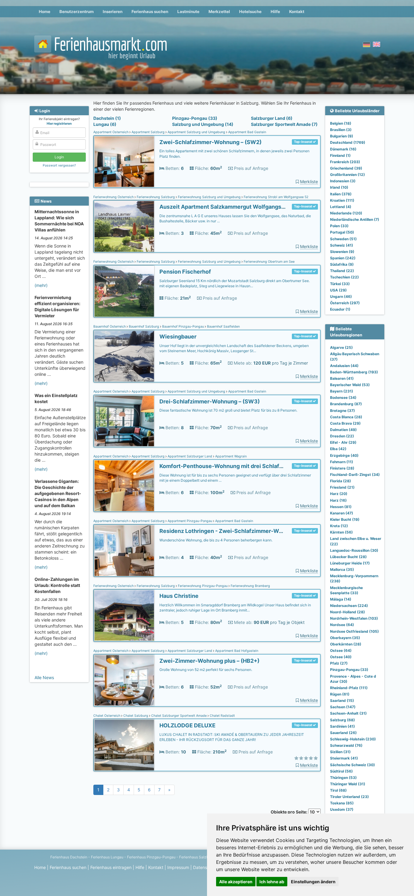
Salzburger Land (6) (271, 118)
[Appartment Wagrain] (124, 485)
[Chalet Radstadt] (124, 745)
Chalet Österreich (107, 716)
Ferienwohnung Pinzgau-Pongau (203, 586)
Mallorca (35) (342, 569)
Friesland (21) (342, 487)
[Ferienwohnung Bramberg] (124, 615)
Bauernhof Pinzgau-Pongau (183, 326)
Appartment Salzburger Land (190, 456)
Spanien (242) (343, 258)
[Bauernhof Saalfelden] (124, 356)
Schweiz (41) (341, 245)
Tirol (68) (338, 790)
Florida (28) (340, 481)
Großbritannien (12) (347, 174)
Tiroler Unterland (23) (349, 796)
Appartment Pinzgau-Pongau (190, 521)
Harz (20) (338, 493)
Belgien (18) (340, 123)
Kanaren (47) (341, 513)
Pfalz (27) (339, 663)
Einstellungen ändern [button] (313, 881)
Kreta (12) (339, 526)
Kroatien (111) (342, 200)
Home (44, 11)
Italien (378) (341, 194)
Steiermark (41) (344, 758)
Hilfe (275, 11)
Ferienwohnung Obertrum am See (269, 262)
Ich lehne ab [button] (271, 881)
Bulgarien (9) (341, 136)
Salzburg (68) (342, 720)
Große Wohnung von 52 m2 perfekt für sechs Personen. (205, 669)
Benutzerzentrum (76, 11)
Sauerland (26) (343, 732)
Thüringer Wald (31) (347, 784)
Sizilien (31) (340, 751)
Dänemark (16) (343, 149)
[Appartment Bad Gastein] (124, 161)
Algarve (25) (341, 347)
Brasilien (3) (341, 129)
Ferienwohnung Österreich (114, 197)
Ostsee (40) (341, 657)
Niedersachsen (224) (349, 605)
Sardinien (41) (342, 726)
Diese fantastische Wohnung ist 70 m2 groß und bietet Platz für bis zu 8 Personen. (228, 410)
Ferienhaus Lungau (107, 857)
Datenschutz (205, 867)
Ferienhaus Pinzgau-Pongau (151, 857)
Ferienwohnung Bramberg (250, 586)
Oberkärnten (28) (345, 644)
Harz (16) (338, 500)
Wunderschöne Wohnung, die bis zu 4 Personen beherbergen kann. (215, 540)
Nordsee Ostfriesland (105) (354, 631)
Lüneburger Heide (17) (350, 563)
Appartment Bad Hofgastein (236, 651)
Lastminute (188, 11)
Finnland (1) (340, 155)
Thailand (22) (342, 270)
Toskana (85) (342, 803)
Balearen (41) (342, 378)
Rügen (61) (339, 694)
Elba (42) (338, 448)
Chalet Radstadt (222, 716)
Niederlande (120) (346, 213)
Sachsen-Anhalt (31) (348, 713)
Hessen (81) (341, 506)
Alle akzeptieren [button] (235, 881)
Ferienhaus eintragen (111, 867)
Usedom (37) (341, 809)
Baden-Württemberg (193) (354, 372)
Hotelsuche (250, 11)
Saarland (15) (342, 700)
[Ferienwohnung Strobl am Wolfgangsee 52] (124, 226)
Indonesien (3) (343, 181)
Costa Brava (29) (345, 423)
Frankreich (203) (345, 162)
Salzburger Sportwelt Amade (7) (284, 124)
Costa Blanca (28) (346, 417)
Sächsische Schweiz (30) (352, 765)
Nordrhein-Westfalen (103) (354, 618)
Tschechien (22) (344, 277)
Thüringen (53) (343, 777)
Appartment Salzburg (148, 132)
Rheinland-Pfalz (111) (349, 687)
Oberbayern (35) (345, 637)
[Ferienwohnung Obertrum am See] (124, 291)
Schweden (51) (343, 239)
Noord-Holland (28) (347, 612)
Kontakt (296, 11)
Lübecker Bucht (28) (348, 556)
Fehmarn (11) (341, 462)
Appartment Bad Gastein (246, 132)
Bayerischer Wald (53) (350, 384)
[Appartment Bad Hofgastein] (124, 680)
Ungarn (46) (341, 296)
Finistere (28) (342, 468)
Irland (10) (339, 187)
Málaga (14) (340, 599)
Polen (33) (339, 226)
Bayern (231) (341, 391)
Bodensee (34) (343, 397)
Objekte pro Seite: (289, 811)
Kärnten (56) (341, 532)
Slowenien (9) (342, 251)
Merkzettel (219, 11)
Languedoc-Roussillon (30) (354, 550)
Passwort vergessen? (59, 165)
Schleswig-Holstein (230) (353, 739)
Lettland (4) (340, 206)
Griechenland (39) (346, 168)
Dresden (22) (342, 436)
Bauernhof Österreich (110, 326)
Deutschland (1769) (347, 142)
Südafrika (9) (342, 264)
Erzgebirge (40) (344, 455)
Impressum (178, 867)
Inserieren (112, 11)
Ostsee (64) (341, 650)
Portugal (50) (342, 232)
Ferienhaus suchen (150, 11)
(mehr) (41, 285)
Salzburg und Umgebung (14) (202, 124)
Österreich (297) (345, 303)
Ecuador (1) (340, 309)
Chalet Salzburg (135, 716)
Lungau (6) (104, 124)
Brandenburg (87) (346, 404)
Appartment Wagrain (230, 456)
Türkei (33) (340, 283)
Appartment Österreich (111, 132)
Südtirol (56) (341, 771)
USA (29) (338, 290)
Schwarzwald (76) (346, 745)
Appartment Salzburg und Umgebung (196, 132)
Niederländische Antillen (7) (354, 219)
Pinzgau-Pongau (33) (194, 118)
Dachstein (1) (107, 118)
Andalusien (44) (344, 365)
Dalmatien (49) (343, 429)
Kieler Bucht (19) (344, 519)
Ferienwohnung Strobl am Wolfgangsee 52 (275, 197)
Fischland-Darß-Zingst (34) (355, 474)
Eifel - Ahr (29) (343, 442)
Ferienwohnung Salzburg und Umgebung (209, 197)
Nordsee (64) (342, 624)
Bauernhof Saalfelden (223, 326)
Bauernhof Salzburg (144, 326)
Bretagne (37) (342, 410)
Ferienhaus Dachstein (68, 857)
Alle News (44, 677)
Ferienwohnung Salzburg (156, 197)
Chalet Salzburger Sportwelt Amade (179, 716)
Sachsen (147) (343, 707)
